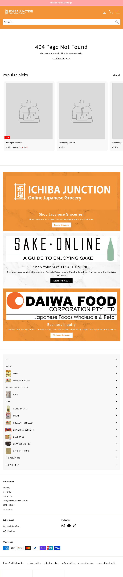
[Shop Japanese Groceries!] (61, 193)
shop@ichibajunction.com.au (15, 501)
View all (116, 75)
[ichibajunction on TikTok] (74, 525)
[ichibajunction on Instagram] (63, 525)
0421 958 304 (9, 505)
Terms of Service (85, 563)
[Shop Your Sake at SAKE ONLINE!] (61, 249)
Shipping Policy (51, 563)
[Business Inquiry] (61, 306)
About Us (7, 492)
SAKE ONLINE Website (61, 281)
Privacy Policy (34, 563)
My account (8, 509)
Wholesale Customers (61, 335)
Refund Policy (68, 563)
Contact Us (7, 496)
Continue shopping (61, 58)
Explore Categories (61, 225)
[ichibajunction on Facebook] (69, 525)
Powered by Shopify (106, 563)
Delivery (6, 488)
